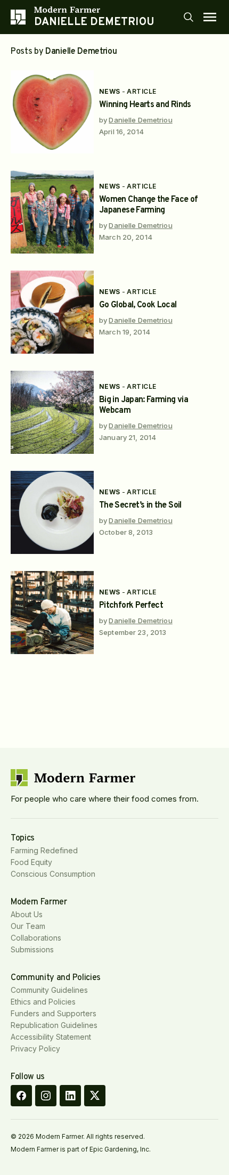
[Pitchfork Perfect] (52, 612)
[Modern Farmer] (94, 9)
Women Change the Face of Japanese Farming (148, 205)
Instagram (45, 1095)
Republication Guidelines (54, 1025)
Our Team (28, 926)
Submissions (32, 949)
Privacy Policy (35, 1048)
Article (141, 91)
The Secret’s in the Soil (140, 505)
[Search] (188, 17)
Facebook (21, 1095)
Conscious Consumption (53, 873)
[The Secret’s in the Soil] (52, 512)
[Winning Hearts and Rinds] (52, 111)
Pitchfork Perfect (131, 605)
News (109, 91)
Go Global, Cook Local (138, 305)
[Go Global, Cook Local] (52, 312)
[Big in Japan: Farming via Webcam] (52, 412)
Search (188, 17)
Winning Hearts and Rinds (145, 105)
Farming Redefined (44, 850)
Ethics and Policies (43, 1001)
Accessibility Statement (51, 1036)
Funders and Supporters (53, 1013)
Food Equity (31, 862)
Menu (209, 17)
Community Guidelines (49, 989)
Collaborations (36, 937)
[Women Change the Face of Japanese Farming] (52, 212)
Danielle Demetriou (140, 120)
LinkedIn (70, 1095)
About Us (27, 914)
